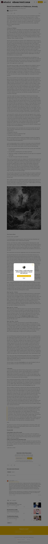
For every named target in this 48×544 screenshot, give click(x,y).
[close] (33, 264)
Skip (24, 278)
